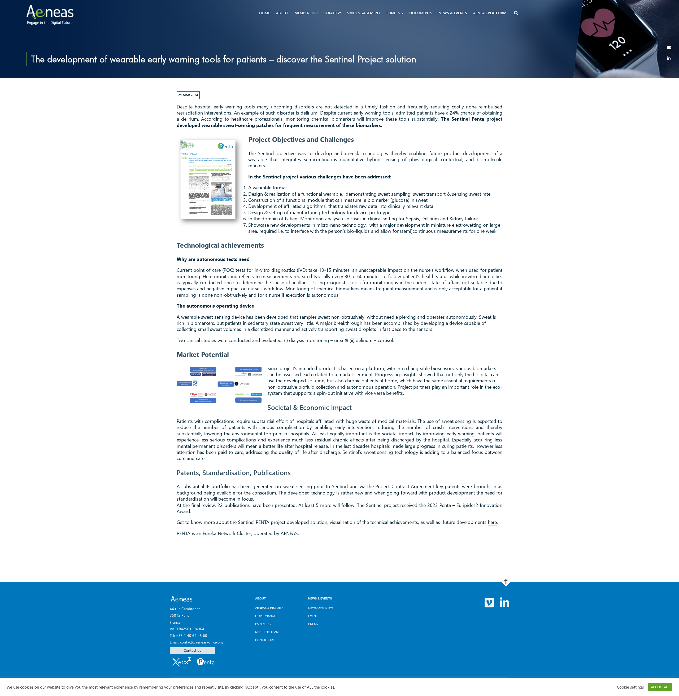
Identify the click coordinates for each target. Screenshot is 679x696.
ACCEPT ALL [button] (660, 687)
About (282, 12)
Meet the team (266, 631)
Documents (420, 12)
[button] (516, 13)
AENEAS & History (269, 607)
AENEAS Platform (490, 12)
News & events (452, 12)
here (492, 522)
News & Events (320, 598)
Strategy (332, 12)
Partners (263, 623)
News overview (320, 607)
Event (313, 616)
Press (313, 623)
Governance (265, 616)
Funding (394, 12)
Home (264, 12)
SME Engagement (363, 12)
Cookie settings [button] (630, 687)
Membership (305, 12)
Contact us (192, 650)
